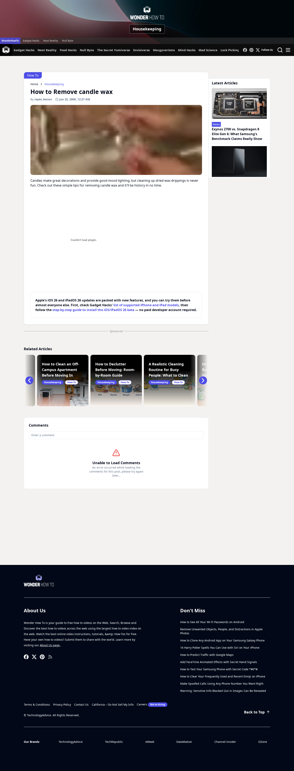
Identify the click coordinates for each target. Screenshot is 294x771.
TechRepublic (114, 742)
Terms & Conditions (37, 704)
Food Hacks (68, 50)
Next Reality (50, 40)
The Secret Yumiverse (113, 50)
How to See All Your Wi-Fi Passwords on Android (212, 622)
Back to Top (254, 712)
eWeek (149, 742)
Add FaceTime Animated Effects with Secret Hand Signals (218, 662)
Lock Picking (230, 50)
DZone (262, 742)
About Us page (50, 645)
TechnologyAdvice (71, 742)
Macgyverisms (164, 50)
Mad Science (208, 50)
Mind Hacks (186, 50)
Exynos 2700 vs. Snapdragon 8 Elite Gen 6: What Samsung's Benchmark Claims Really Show (237, 134)
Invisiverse (141, 50)
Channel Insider (225, 742)
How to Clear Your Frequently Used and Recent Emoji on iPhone (222, 676)
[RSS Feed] (50, 656)
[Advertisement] (147, 535)
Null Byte (67, 40)
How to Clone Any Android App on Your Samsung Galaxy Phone (222, 640)
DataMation (184, 742)
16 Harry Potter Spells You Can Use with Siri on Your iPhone (219, 647)
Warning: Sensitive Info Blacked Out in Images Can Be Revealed (223, 691)
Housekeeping (147, 29)
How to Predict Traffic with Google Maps (207, 655)
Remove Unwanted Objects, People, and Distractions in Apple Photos (221, 631)
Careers (151, 704)
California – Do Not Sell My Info (113, 704)
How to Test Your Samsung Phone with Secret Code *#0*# (219, 669)
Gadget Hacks (31, 40)
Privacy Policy (62, 704)
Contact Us (81, 704)
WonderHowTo (10, 40)
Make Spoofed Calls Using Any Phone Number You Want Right (221, 683)
